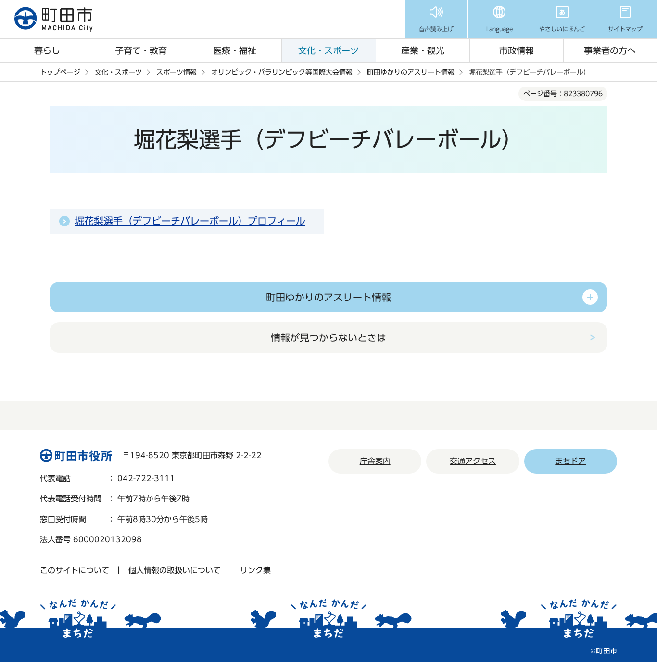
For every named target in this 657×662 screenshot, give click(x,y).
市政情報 (516, 50)
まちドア (570, 461)
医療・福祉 (234, 50)
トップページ (60, 72)
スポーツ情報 (176, 72)
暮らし (47, 50)
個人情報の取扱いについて (174, 570)
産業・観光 (422, 50)
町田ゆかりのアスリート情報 (411, 72)
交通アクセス (473, 461)
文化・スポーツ (328, 50)
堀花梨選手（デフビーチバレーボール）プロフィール (190, 220)
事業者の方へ (610, 50)
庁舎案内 (375, 461)
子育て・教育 (141, 50)
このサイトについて (74, 570)
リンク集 (255, 570)
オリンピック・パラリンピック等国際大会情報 (282, 72)
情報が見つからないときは (328, 337)
